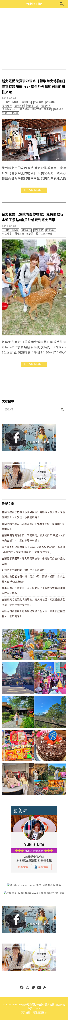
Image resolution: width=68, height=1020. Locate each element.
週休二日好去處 (10, 113)
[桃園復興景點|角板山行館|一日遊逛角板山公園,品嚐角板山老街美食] (50, 712)
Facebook (22, 988)
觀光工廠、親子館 (41, 109)
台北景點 (50, 102)
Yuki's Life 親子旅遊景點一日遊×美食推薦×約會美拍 (38, 1004)
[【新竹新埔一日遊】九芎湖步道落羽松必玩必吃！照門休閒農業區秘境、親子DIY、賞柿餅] (50, 779)
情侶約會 (46, 106)
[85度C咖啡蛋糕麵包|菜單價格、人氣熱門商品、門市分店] (50, 746)
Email (39, 988)
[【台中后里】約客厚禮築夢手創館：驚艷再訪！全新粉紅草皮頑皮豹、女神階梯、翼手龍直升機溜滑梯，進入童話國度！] (50, 678)
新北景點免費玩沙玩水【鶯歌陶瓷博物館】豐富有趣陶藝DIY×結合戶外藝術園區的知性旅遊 (33, 86)
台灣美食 (19, 106)
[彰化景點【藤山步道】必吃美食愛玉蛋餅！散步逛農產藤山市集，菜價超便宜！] (18, 645)
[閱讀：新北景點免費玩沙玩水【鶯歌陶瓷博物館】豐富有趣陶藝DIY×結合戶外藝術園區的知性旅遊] (34, 160)
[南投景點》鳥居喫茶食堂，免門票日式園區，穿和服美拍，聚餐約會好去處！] (18, 712)
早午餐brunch (9, 109)
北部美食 (38, 102)
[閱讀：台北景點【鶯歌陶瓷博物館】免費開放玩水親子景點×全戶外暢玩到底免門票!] (34, 334)
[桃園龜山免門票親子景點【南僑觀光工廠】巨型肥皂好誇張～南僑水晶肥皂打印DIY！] (18, 779)
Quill (37, 1008)
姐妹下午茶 (33, 106)
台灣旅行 (7, 106)
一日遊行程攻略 (10, 102)
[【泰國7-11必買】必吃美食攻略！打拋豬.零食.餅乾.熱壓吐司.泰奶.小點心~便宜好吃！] (18, 746)
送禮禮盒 (58, 109)
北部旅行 (26, 102)
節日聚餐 (25, 109)
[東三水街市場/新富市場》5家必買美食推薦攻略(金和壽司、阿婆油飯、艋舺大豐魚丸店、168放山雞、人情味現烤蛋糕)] (18, 678)
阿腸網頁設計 (40, 1012)
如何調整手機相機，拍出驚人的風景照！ (24, 570)
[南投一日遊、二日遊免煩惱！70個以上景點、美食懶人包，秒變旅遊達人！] (50, 645)
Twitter (33, 988)
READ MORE (34, 190)
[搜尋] (62, 409)
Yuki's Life (34, 4)
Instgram (27, 988)
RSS (45, 988)
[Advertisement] (34, 38)
